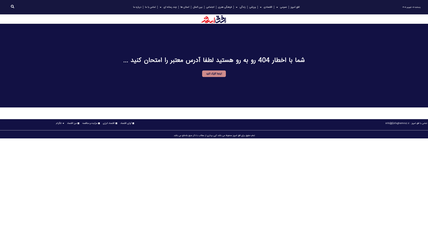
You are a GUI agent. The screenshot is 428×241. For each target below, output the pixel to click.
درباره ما (137, 7)
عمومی (283, 7)
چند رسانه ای (170, 7)
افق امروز (295, 7)
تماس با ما (150, 7)
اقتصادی (268, 7)
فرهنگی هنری (225, 7)
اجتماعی (210, 7)
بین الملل (197, 7)
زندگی (243, 7)
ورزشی (252, 7)
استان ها (184, 7)
